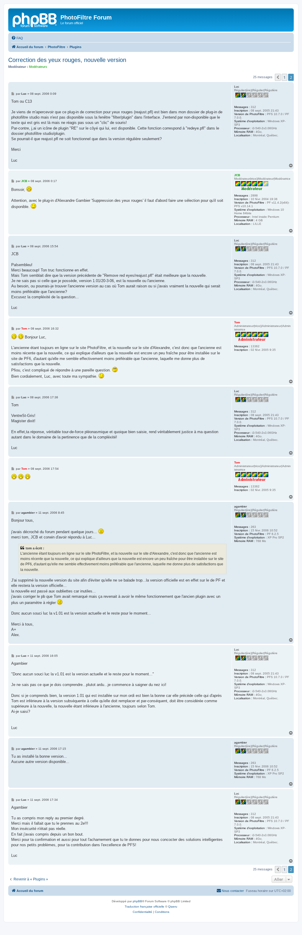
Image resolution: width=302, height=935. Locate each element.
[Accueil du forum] (35, 19)
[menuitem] (17, 38)
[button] (278, 77)
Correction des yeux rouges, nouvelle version (67, 60)
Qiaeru (172, 906)
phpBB (137, 901)
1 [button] (284, 77)
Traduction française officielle (144, 906)
